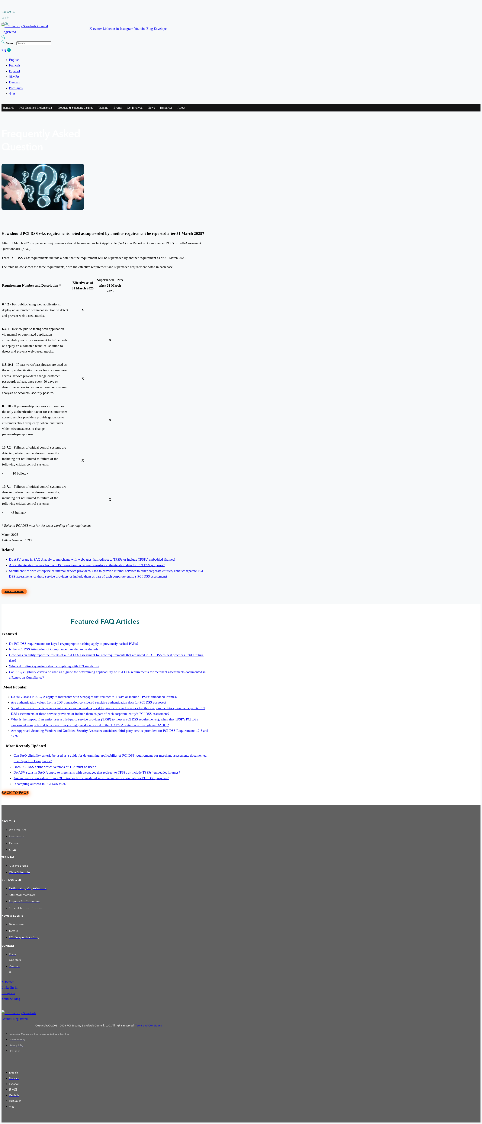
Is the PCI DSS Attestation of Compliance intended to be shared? (53, 649)
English (14, 60)
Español (14, 71)
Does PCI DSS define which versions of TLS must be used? (55, 767)
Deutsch (14, 82)
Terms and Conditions (148, 1025)
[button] (96, 29)
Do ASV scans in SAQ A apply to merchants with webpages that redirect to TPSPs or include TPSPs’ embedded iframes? (92, 559)
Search (10, 43)
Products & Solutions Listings (75, 107)
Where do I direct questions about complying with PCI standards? (54, 666)
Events (118, 107)
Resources (166, 107)
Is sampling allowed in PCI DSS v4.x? (40, 784)
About (181, 107)
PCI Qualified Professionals (35, 107)
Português (16, 88)
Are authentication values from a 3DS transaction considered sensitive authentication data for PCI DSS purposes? (87, 565)
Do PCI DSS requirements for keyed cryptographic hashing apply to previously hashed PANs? (73, 644)
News (151, 107)
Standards (8, 107)
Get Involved (135, 107)
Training (103, 107)
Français (15, 65)
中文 (12, 93)
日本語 (14, 77)
